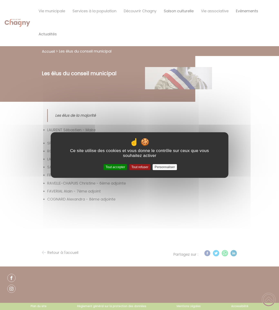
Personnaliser (165, 167)
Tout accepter (115, 167)
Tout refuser (139, 167)
